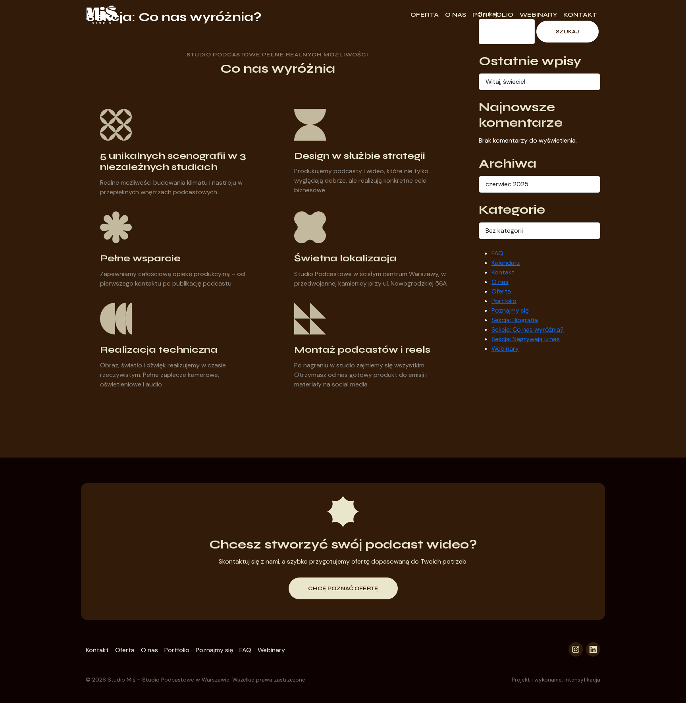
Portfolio (492, 14)
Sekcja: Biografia (514, 320)
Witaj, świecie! (505, 81)
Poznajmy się (510, 310)
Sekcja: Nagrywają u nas (525, 339)
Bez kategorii (504, 230)
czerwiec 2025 (507, 184)
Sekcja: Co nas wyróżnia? (527, 329)
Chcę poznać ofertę (343, 588)
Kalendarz (505, 263)
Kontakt (580, 14)
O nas (455, 14)
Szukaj (567, 31)
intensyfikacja (582, 679)
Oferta (424, 14)
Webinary (538, 14)
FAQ (497, 253)
